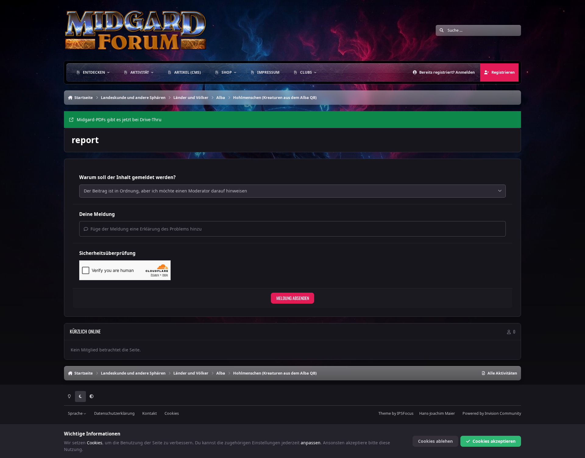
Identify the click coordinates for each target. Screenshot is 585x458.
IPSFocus (405, 413)
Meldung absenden (292, 298)
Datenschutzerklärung (114, 413)
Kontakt (149, 413)
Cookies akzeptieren (494, 441)
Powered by (492, 413)
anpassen (311, 443)
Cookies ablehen (435, 441)
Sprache (75, 413)
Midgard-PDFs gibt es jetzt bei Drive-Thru (119, 119)
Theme (384, 413)
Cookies (172, 413)
